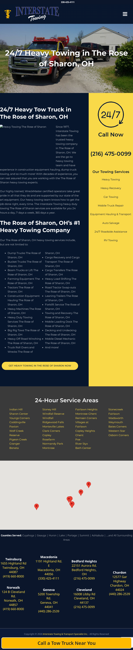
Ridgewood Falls (53, 422)
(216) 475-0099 (110, 153)
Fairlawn (114, 413)
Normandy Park (52, 443)
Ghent (79, 435)
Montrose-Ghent (86, 413)
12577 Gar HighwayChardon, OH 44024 (119, 583)
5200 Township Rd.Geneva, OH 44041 (49, 600)
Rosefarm (48, 439)
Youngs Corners (19, 418)
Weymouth (115, 422)
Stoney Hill (49, 409)
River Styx (81, 443)
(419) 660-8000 (13, 576)
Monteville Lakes (53, 426)
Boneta (14, 448)
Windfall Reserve (53, 413)
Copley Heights (85, 430)
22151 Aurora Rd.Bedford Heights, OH (84, 569)
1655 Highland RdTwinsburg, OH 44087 (13, 567)
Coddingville (17, 422)
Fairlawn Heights (86, 409)
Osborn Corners (118, 435)
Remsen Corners (86, 418)
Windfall (47, 418)
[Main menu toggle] (125, 14)
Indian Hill (16, 409)
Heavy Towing (111, 179)
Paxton (14, 426)
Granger (14, 443)
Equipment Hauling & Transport (110, 214)
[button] (36, 506)
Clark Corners (51, 430)
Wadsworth (115, 418)
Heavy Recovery (111, 188)
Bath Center (83, 448)
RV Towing (111, 240)
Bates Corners (117, 426)
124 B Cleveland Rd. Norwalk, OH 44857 (13, 598)
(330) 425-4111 (48, 578)
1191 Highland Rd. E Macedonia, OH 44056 (49, 567)
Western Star (116, 430)
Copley (46, 435)
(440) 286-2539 (48, 611)
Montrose (48, 448)
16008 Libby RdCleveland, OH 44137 (84, 598)
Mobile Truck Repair (111, 205)
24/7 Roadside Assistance (111, 231)
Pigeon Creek (18, 439)
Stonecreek (115, 409)
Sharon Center (18, 413)
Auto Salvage (110, 223)
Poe (77, 439)
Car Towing (111, 197)
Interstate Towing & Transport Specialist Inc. (65, 633)
